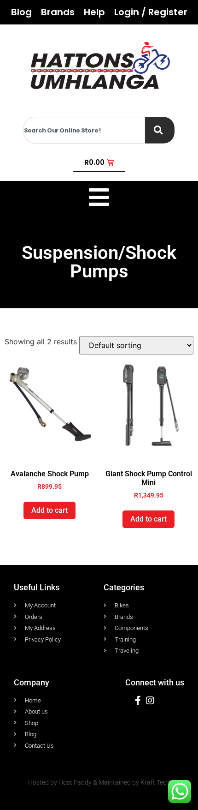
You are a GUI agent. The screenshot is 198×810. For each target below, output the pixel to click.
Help (94, 12)
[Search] (160, 130)
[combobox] (84, 130)
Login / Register (150, 12)
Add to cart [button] (49, 510)
